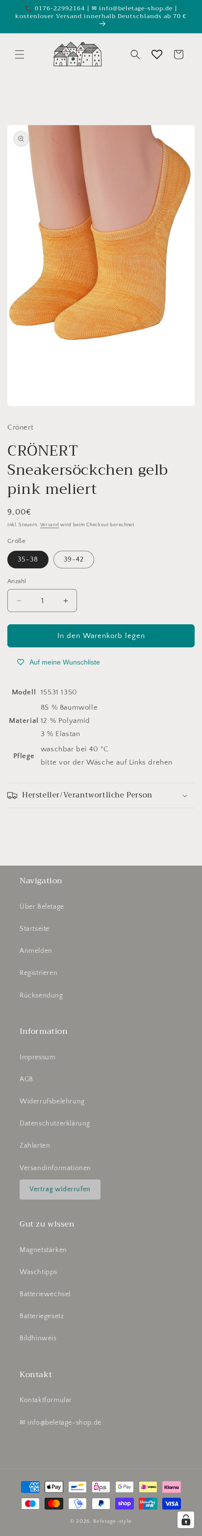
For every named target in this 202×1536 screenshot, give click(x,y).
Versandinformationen (55, 1168)
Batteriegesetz (42, 1316)
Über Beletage (42, 907)
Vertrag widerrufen (60, 1189)
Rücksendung (41, 995)
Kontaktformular (46, 1400)
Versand (49, 525)
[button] (19, 54)
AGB (26, 1079)
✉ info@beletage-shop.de (60, 1423)
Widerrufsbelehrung (52, 1101)
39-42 (74, 559)
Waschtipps (38, 1272)
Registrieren (38, 973)
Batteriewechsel (45, 1294)
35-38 (28, 559)
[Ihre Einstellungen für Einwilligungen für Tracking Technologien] (185, 1519)
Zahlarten (35, 1146)
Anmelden (36, 951)
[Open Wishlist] (157, 54)
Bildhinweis (38, 1338)
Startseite (35, 929)
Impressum (37, 1057)
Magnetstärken (43, 1250)
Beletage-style (112, 1521)
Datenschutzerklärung (55, 1123)
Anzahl (16, 581)
